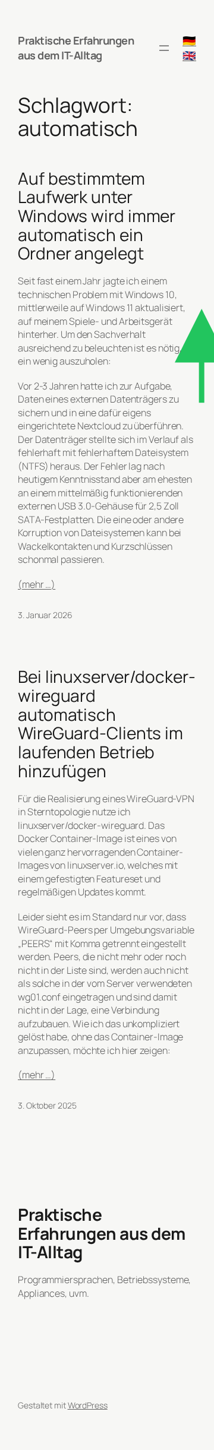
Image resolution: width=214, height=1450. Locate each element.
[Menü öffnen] (164, 48)
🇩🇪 (189, 40)
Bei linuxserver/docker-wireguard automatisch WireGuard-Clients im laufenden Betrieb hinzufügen (107, 723)
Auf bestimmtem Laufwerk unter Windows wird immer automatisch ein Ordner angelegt (96, 216)
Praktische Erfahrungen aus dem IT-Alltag (76, 47)
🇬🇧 (189, 55)
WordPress (88, 1405)
